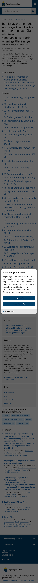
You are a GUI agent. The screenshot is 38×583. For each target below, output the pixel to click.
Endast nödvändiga (19, 304)
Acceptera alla (19, 298)
